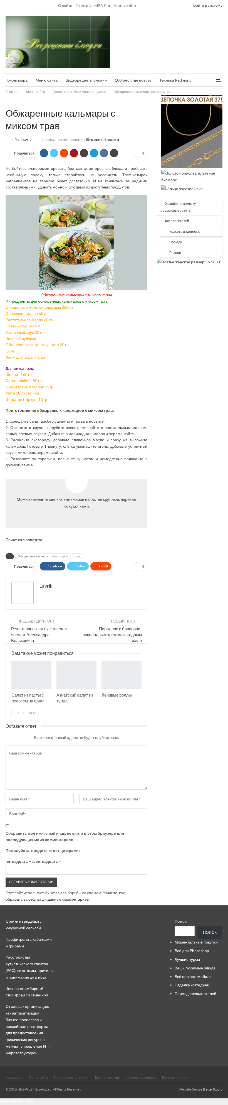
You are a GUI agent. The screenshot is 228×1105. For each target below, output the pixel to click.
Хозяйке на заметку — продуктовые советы (179, 207)
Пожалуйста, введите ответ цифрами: (43, 850)
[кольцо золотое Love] (182, 188)
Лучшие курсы (187, 959)
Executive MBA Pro (93, 5)
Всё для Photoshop (192, 950)
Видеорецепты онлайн (86, 80)
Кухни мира (17, 80)
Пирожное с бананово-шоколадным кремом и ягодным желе (111, 634)
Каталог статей (177, 221)
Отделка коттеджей (192, 985)
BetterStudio (212, 1089)
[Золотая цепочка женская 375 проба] (191, 130)
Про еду (175, 242)
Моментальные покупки (196, 942)
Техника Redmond (175, 80)
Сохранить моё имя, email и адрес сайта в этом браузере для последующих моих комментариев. (65, 836)
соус (77, 556)
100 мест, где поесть (133, 80)
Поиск (181, 921)
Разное (175, 253)
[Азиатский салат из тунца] (76, 675)
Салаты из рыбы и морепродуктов (7, 101)
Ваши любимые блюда (195, 968)
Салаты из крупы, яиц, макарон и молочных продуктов (13, 661)
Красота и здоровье (184, 231)
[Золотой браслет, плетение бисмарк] (191, 175)
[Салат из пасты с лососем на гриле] (31, 675)
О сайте (65, 5)
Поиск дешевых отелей (195, 993)
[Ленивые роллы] (121, 675)
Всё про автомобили (193, 976)
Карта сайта (125, 5)
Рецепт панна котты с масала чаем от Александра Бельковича (39, 634)
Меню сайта (47, 80)
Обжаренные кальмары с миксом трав (43, 556)
